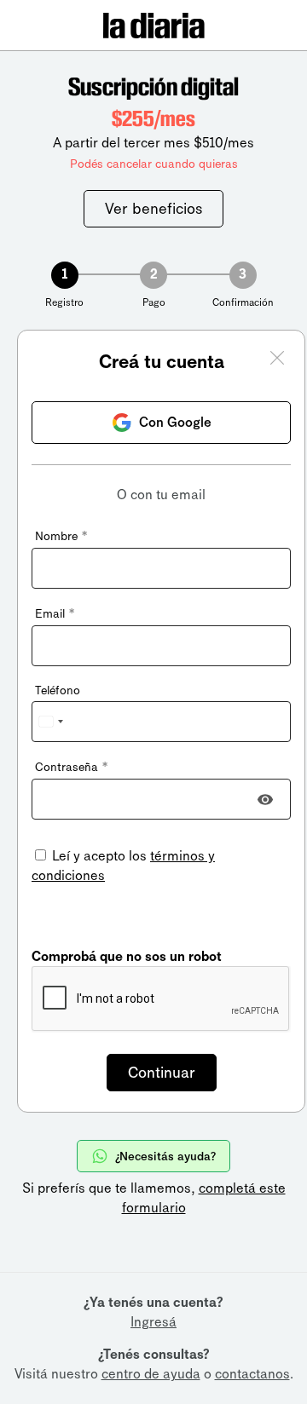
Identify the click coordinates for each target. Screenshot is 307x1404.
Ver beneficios (153, 208)
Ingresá (153, 1322)
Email (54, 614)
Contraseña (71, 767)
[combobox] (50, 721)
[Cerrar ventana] (277, 360)
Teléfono (57, 690)
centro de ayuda (150, 1374)
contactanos (252, 1374)
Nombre (61, 536)
